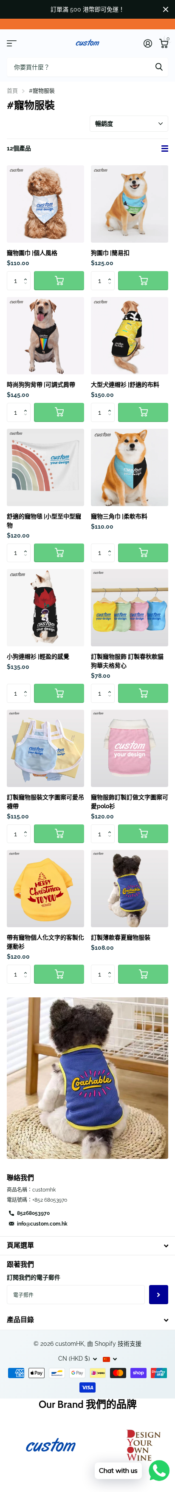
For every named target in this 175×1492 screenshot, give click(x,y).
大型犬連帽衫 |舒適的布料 (125, 384)
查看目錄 (12, 43)
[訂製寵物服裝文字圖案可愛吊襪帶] (45, 748)
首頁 (12, 91)
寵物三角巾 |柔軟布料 (119, 516)
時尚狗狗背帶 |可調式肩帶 (41, 384)
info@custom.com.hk (42, 1224)
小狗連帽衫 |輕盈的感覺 (38, 656)
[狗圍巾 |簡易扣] (129, 204)
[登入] (147, 43)
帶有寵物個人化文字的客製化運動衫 (45, 942)
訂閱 (158, 1294)
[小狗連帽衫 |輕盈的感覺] (45, 607)
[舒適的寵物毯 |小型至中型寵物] (45, 467)
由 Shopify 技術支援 (114, 1343)
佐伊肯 (159, 66)
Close (165, 9)
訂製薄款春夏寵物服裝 (120, 937)
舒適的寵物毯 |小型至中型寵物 (44, 521)
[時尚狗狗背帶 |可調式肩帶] (45, 335)
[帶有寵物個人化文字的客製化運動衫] (45, 888)
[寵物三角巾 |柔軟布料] (129, 467)
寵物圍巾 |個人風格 (32, 252)
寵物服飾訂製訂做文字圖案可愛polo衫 (129, 802)
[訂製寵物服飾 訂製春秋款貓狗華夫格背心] (129, 607)
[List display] (164, 148)
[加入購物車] (59, 280)
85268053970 (33, 1213)
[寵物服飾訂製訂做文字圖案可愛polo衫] (129, 748)
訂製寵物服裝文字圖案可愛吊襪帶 (45, 802)
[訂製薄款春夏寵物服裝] (129, 888)
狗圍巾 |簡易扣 (110, 252)
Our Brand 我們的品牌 (88, 1404)
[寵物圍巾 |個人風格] (45, 204)
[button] (27, 273)
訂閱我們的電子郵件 (33, 1277)
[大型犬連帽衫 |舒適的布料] (129, 335)
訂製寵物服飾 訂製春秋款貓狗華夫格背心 (127, 661)
